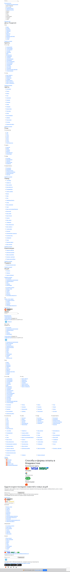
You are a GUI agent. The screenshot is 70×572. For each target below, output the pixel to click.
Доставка (9, 459)
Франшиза (8, 518)
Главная (6, 457)
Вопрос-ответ (9, 288)
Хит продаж (8, 7)
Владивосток (7, 307)
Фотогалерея (9, 528)
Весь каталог (9, 538)
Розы (7, 13)
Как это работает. (39, 570)
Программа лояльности (11, 295)
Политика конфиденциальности (13, 520)
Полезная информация (12, 465)
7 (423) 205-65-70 (7, 317)
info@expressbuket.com (24, 553)
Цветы (7, 12)
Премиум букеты (9, 8)
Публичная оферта (10, 521)
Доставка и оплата (10, 287)
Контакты (8, 294)
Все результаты (7, 3)
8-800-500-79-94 (7, 319)
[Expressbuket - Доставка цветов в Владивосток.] (8, 309)
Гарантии (8, 532)
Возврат (9, 462)
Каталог (6, 311)
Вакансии (8, 513)
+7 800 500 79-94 (7, 337)
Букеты (7, 11)
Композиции (9, 16)
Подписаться (21, 492)
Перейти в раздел (8, 41)
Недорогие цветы (10, 9)
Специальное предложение (12, 4)
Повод (7, 15)
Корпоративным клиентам (12, 516)
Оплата (9, 461)
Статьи (7, 291)
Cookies (28, 563)
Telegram (10, 321)
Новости (8, 292)
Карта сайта (8, 527)
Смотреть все (7, 21)
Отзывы (8, 290)
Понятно (44, 570)
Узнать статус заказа (8, 299)
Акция (7, 19)
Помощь (8, 304)
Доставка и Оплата (10, 300)
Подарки (8, 17)
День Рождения (9, 5)
